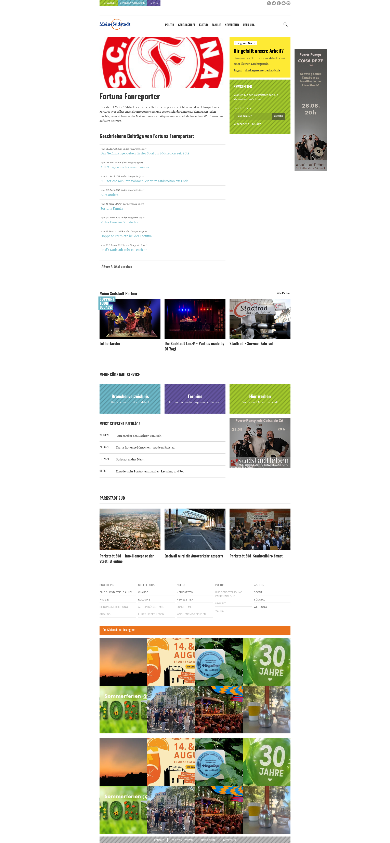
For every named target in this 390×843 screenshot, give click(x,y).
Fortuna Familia (112, 208)
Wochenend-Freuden (247, 124)
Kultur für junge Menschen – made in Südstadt (146, 447)
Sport (143, 149)
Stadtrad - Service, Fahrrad (251, 344)
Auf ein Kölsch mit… (151, 606)
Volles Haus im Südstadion (120, 222)
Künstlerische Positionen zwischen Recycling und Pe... (150, 471)
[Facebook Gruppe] (284, 4)
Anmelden (278, 116)
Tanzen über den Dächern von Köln (138, 436)
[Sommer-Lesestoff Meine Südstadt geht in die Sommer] (123, 662)
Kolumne (144, 599)
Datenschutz (207, 840)
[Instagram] (288, 4)
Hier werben (109, 2)
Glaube (143, 592)
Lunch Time (241, 108)
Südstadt (260, 599)
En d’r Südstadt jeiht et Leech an (124, 250)
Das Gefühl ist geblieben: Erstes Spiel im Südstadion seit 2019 (145, 153)
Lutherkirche (110, 344)
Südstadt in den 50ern (130, 459)
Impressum (229, 840)
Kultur (203, 25)
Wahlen (259, 584)
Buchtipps (107, 584)
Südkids (105, 614)
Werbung (260, 606)
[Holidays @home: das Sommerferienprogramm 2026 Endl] (123, 709)
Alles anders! (110, 195)
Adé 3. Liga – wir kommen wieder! (125, 167)
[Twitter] (274, 4)
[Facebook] (279, 4)
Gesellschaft (186, 25)
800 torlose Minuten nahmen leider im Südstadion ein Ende (144, 181)
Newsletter (232, 25)
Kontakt (159, 840)
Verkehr (221, 610)
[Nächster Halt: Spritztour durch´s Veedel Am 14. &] (171, 662)
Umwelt (220, 603)
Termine (153, 2)
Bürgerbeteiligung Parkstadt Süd (228, 594)
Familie (216, 25)
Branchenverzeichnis (132, 2)
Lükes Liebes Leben (151, 614)
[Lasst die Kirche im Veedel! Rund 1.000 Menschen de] (171, 709)
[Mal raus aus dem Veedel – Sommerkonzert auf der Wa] (219, 709)
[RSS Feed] (269, 4)
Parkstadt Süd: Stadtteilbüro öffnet (256, 556)
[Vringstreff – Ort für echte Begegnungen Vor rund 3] (266, 662)
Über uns (249, 25)
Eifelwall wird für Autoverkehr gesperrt (194, 556)
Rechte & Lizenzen (182, 840)
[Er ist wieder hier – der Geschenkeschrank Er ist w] (266, 709)
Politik (169, 25)
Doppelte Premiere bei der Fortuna (126, 236)
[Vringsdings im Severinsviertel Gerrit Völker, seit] (219, 662)
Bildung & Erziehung (114, 606)
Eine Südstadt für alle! (116, 592)
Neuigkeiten (185, 592)
